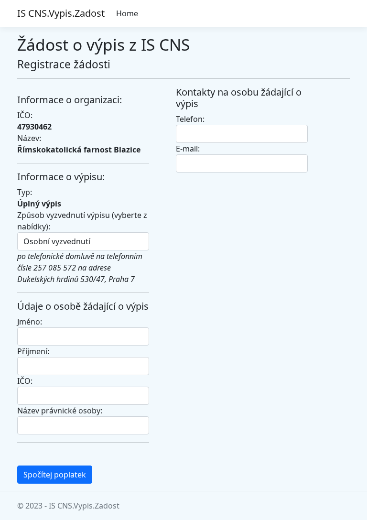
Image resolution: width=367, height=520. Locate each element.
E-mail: (188, 148)
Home (127, 13)
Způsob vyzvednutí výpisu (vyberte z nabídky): (82, 221)
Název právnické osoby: (59, 410)
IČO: (24, 381)
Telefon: (190, 119)
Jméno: (29, 321)
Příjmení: (33, 351)
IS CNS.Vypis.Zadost (61, 13)
